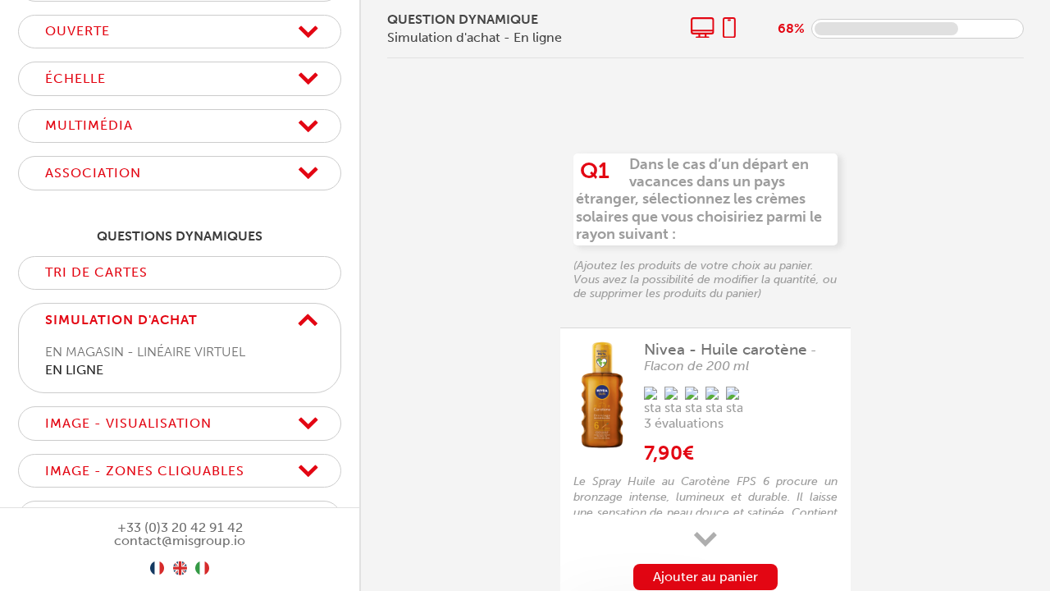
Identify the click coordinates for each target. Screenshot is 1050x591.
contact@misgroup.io (179, 540)
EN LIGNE (74, 370)
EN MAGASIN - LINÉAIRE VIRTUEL (145, 352)
